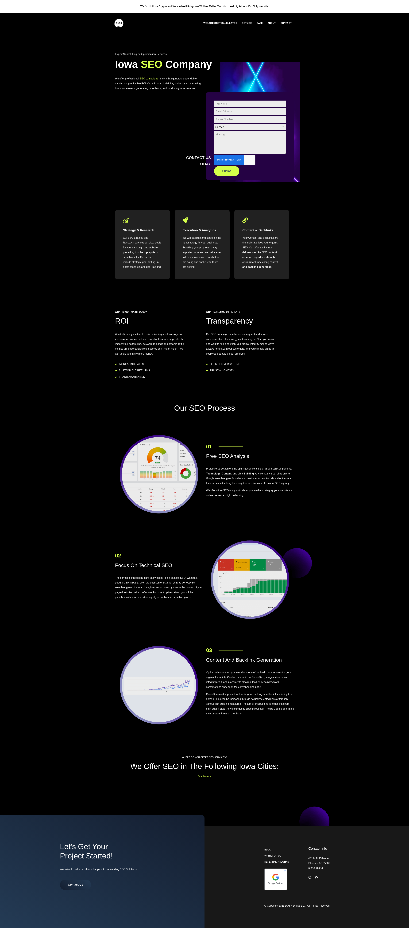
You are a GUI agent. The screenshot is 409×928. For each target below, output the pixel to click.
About (272, 23)
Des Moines (204, 776)
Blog (267, 850)
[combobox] (250, 127)
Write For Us (272, 856)
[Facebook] (316, 877)
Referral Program (276, 862)
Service (247, 23)
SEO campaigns (149, 78)
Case (260, 23)
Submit (226, 171)
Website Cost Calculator (220, 23)
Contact (286, 23)
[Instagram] (309, 877)
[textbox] (247, 127)
